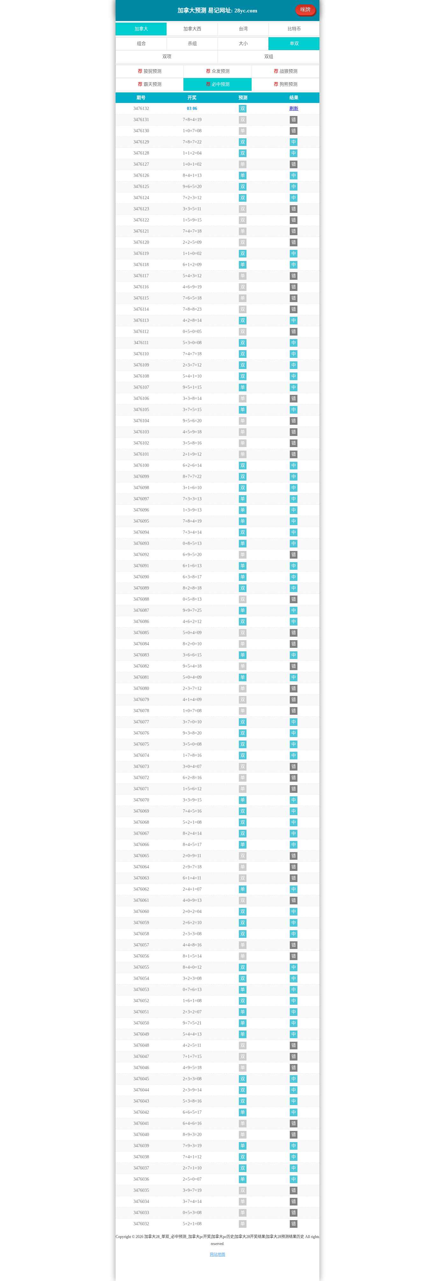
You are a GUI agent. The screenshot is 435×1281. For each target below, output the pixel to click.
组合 (141, 43)
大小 (243, 43)
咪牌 (305, 9)
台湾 (243, 28)
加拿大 (141, 28)
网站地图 (217, 1254)
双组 (268, 56)
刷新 (293, 108)
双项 (166, 56)
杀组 (192, 43)
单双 (294, 43)
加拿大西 (192, 28)
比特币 (294, 28)
